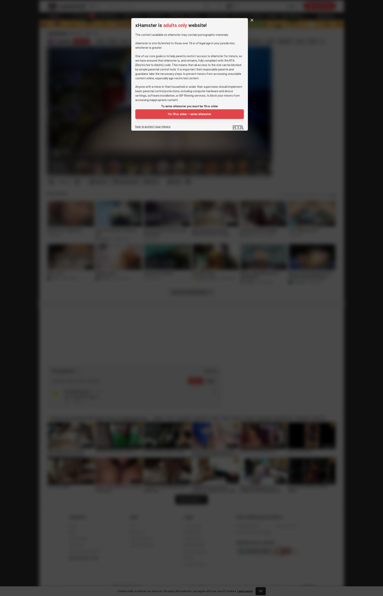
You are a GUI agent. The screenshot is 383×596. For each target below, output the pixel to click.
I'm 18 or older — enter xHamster (189, 114)
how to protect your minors (152, 126)
